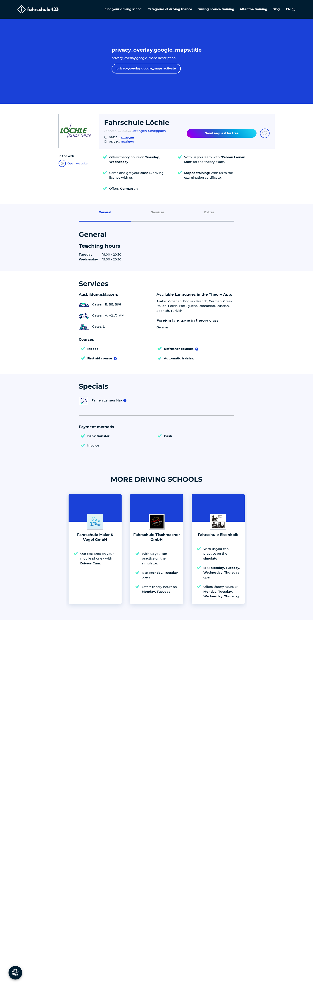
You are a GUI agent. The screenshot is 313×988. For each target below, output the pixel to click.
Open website (77, 163)
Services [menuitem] (157, 212)
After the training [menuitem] (253, 9)
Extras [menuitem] (209, 212)
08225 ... (121, 137)
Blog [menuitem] (276, 9)
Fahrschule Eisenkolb (218, 535)
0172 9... (121, 141)
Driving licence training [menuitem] (215, 9)
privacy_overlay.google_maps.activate (146, 68)
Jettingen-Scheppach (149, 131)
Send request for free (221, 133)
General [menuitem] (105, 212)
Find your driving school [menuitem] (123, 9)
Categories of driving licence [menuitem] (170, 9)
